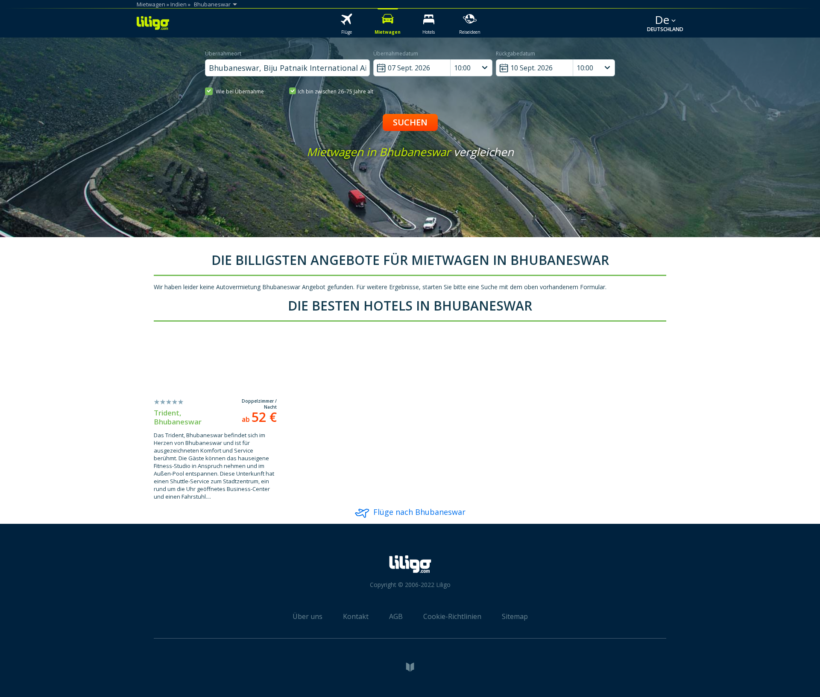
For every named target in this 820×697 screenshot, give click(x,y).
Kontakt (356, 616)
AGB (396, 616)
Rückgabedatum (515, 53)
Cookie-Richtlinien (452, 616)
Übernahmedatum (395, 53)
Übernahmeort (223, 53)
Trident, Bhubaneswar (178, 417)
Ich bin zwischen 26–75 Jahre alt (335, 91)
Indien (178, 4)
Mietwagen (151, 4)
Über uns (307, 616)
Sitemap (515, 616)
